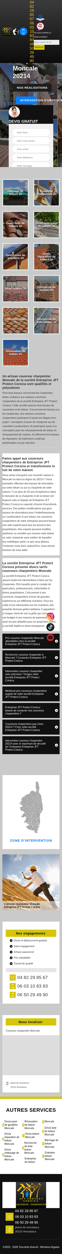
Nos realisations (32, 87)
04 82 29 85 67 (32, 10)
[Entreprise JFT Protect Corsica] (7, 31)
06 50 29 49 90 (32, 52)
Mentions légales (49, 1247)
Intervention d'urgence (28, 100)
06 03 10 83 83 (32, 31)
